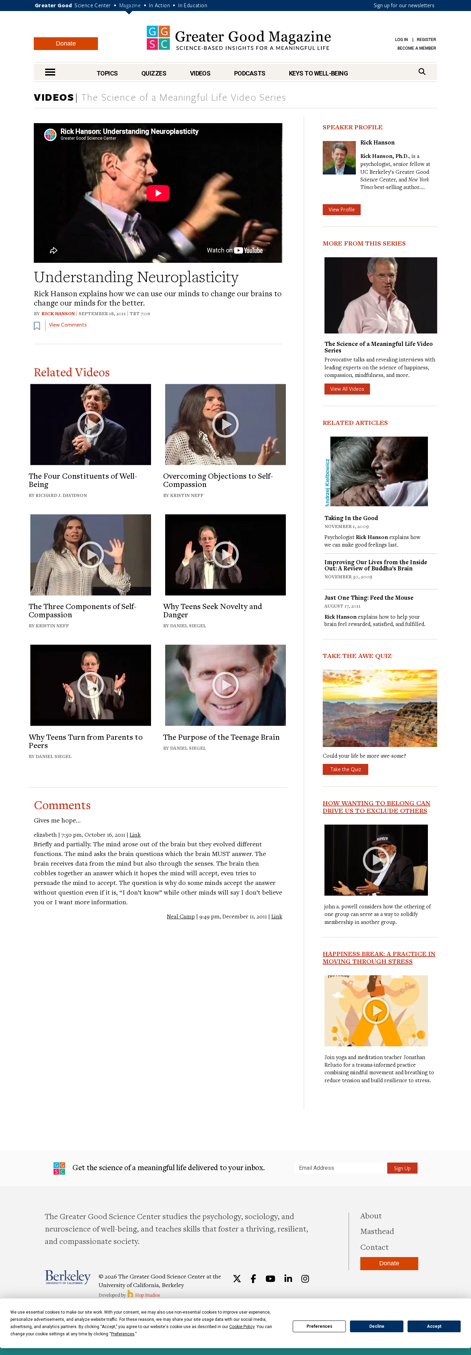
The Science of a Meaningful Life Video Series (183, 97)
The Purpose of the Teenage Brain (221, 736)
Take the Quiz (345, 769)
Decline (376, 1326)
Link (135, 834)
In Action (159, 5)
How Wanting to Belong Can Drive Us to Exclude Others (376, 806)
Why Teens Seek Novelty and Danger (212, 610)
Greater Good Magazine (239, 38)
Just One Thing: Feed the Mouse (368, 597)
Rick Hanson (58, 313)
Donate (66, 43)
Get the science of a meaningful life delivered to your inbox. (168, 1167)
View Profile (342, 209)
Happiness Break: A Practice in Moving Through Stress (379, 957)
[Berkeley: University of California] (68, 1277)
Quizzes (153, 73)
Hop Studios (147, 1295)
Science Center (92, 5)
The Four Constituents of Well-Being (83, 479)
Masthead (377, 1231)
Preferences (319, 1326)
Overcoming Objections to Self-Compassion (218, 479)
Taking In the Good (351, 518)
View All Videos (347, 388)
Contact (374, 1247)
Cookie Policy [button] (241, 1326)
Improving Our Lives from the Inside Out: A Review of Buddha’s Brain (375, 565)
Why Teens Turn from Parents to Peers (86, 740)
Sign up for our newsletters (404, 5)
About (371, 1215)
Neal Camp (181, 916)
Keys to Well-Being (318, 73)
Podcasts (249, 73)
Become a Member (417, 48)
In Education (192, 5)
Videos (200, 73)
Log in (401, 39)
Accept (434, 1326)
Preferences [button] (122, 1334)
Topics (107, 73)
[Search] (422, 71)
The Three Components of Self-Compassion (83, 610)
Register (426, 39)
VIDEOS (54, 97)
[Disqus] (158, 1007)
